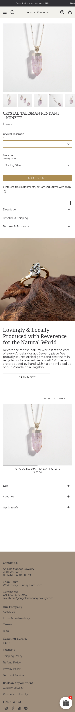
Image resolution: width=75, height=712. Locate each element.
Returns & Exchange (16, 226)
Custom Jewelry (13, 687)
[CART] (70, 12)
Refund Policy (12, 662)
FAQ (5, 485)
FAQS (6, 643)
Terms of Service (13, 675)
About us (8, 496)
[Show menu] (4, 12)
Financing (9, 649)
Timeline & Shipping (15, 218)
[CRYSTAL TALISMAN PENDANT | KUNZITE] (37, 434)
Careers (8, 624)
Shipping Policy (12, 656)
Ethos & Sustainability (16, 618)
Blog (6, 631)
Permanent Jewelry (15, 694)
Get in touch (10, 507)
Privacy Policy (12, 668)
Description (10, 209)
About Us (9, 611)
